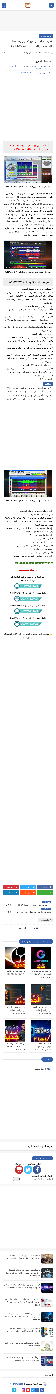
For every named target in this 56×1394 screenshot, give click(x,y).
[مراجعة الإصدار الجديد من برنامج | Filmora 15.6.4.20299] (15, 1031)
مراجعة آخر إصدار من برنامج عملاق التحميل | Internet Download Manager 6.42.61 (27, 395)
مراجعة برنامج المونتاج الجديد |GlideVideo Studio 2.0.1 (41, 974)
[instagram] (23, 1390)
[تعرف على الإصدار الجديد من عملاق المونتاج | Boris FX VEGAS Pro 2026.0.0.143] (41, 1031)
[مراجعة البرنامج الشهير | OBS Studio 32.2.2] (15, 958)
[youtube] (28, 1390)
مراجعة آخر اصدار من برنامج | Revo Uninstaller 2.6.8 (27, 391)
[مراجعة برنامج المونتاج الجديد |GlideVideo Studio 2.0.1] (41, 958)
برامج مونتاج (46, 36)
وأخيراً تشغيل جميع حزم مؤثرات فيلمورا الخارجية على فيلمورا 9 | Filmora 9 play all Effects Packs (23, 1273)
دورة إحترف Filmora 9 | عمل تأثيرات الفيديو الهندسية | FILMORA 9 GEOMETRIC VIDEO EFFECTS (22, 1316)
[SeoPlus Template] (45, 1384)
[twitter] (33, 1390)
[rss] (19, 1390)
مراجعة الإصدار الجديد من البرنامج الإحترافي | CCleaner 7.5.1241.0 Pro (27, 387)
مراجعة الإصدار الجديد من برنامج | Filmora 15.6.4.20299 (16, 1046)
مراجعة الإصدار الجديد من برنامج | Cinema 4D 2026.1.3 (27, 399)
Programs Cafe (16, 1384)
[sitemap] (42, 1390)
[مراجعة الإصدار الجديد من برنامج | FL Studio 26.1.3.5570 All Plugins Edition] (15, 994)
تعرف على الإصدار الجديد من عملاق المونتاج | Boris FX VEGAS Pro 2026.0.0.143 (43, 1049)
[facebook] (37, 1390)
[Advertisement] (28, 760)
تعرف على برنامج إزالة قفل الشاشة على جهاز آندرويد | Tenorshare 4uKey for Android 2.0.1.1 (22, 1302)
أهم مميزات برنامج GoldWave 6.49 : (33, 72)
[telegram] (14, 1390)
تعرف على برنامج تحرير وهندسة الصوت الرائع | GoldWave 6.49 (28, 67)
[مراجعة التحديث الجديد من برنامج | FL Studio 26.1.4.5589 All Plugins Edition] (41, 994)
